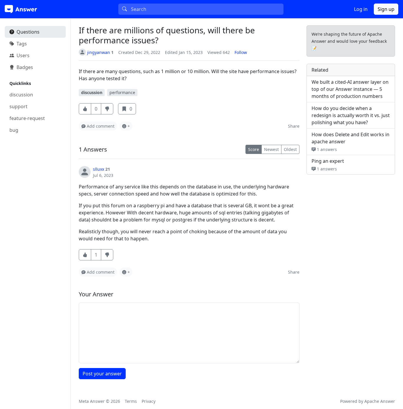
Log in (361, 9)
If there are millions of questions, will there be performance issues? (167, 35)
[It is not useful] (107, 254)
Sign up (386, 9)
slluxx (98, 169)
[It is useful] (85, 254)
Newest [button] (271, 149)
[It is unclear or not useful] (107, 108)
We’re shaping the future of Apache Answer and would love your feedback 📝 (349, 41)
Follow (241, 52)
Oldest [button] (290, 149)
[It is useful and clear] (85, 108)
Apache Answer (379, 401)
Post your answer (102, 373)
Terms (131, 401)
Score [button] (253, 149)
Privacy (148, 401)
